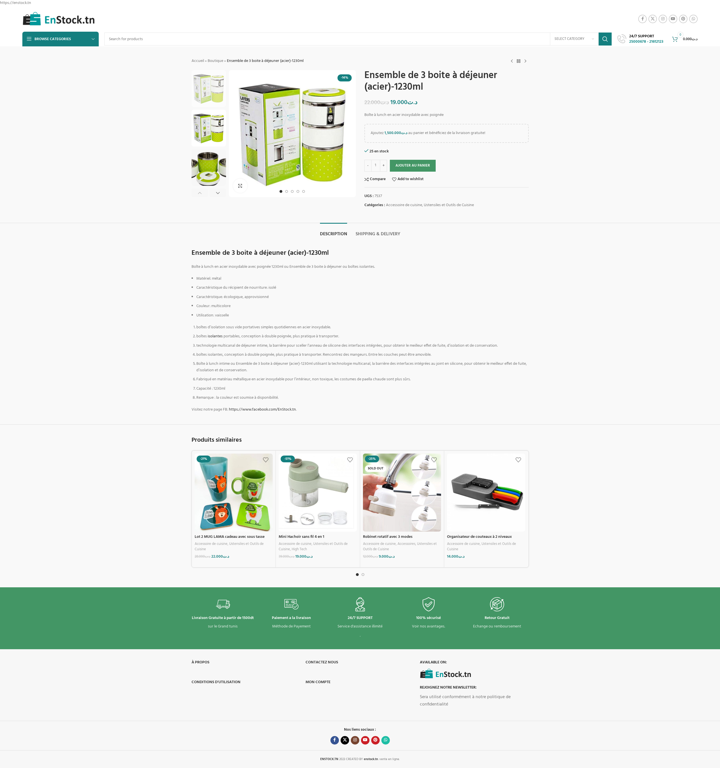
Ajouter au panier (413, 166)
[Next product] (525, 61)
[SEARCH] (605, 39)
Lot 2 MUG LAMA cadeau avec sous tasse (230, 537)
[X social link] (652, 19)
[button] (200, 193)
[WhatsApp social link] (693, 19)
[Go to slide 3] (292, 191)
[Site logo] (58, 19)
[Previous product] (511, 61)
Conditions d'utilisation (216, 682)
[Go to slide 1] (281, 191)
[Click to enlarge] (240, 186)
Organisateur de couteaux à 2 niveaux (479, 537)
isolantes (215, 336)
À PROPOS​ (200, 662)
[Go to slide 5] (303, 191)
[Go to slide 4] (297, 191)
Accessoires (406, 544)
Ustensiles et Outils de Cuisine (449, 205)
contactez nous (322, 662)
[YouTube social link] (673, 19)
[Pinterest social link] (683, 19)
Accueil (198, 61)
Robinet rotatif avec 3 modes (387, 537)
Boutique (215, 61)
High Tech (299, 549)
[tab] (333, 231)
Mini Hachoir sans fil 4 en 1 (301, 537)
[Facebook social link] (642, 19)
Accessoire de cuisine (404, 205)
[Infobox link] (640, 39)
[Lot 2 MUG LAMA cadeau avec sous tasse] (234, 493)
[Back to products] (518, 61)
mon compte (318, 682)
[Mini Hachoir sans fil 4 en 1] (318, 493)
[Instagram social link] (663, 19)
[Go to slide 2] (286, 191)
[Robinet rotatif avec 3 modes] (402, 493)
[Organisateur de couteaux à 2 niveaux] (486, 493)
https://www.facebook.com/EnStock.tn (262, 409)
